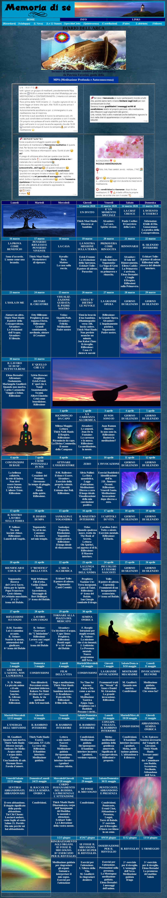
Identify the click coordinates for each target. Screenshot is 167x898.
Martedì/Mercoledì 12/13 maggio (14, 717)
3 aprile (109, 410)
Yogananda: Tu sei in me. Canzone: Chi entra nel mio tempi (38, 533)
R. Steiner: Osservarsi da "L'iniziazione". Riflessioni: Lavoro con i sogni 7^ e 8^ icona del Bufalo (39, 636)
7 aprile (39, 457)
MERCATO (64, 621)
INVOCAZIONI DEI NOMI (150, 673)
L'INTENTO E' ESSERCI (150, 212)
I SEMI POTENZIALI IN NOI (39, 464)
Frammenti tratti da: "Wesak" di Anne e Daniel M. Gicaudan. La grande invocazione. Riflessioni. (108, 691)
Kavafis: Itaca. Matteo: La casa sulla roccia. (64, 262)
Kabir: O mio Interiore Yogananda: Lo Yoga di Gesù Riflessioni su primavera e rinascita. (109, 266)
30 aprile (87, 611)
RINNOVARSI (129, 246)
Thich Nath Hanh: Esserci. (39, 738)
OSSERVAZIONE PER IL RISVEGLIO (109, 848)
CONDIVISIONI (39, 673)
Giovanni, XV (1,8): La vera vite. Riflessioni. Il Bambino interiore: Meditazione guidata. (39, 751)
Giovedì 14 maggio (39, 717)
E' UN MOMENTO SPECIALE (109, 212)
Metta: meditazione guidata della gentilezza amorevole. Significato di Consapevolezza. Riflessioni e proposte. (109, 749)
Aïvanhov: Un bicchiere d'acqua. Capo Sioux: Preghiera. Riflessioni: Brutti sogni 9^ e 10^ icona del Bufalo (64, 638)
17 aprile (109, 510)
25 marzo (64, 292)
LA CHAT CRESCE (130, 212)
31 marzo (39, 359)
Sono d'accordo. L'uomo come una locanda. (15, 259)
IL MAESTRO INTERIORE (87, 518)
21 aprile (39, 562)
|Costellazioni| (109, 23)
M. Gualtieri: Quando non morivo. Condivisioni (129, 687)
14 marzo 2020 (130, 206)
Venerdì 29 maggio (87, 780)
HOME (31, 19)
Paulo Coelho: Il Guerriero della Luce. (129, 224)
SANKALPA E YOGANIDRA (63, 518)
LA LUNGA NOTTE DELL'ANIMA (87, 569)
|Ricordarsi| (9, 23)
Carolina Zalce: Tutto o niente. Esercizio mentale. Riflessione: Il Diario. (109, 533)
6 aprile (14, 457)
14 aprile (39, 510)
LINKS (136, 19)
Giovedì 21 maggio (150, 717)
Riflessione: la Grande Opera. (108, 316)
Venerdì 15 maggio (63, 717)
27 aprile (14, 611)
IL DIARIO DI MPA (39, 518)
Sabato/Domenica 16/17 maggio (87, 717)
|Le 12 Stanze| (54, 23)
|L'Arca (38, 23)
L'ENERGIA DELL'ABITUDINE (14, 726)
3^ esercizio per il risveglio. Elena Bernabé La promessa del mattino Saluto (150, 869)
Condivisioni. (39, 802)
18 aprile (130, 510)
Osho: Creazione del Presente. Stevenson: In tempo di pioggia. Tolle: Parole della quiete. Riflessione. (39, 484)
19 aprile (150, 510)
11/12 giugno (130, 837)
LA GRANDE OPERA (109, 303)
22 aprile (64, 562)
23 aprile (87, 562)
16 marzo (14, 238)
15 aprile (64, 510)
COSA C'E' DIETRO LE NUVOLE (87, 302)
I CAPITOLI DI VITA (108, 518)
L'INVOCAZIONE (109, 463)
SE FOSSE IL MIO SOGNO (87, 790)
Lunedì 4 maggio (64, 665)
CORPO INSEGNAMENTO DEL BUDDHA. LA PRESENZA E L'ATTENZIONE (64, 790)
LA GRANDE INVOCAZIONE (108, 673)
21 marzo (130, 238)
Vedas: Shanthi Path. (63, 316)
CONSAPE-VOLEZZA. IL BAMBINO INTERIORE (109, 726)
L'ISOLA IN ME (14, 302)
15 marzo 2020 (150, 206)
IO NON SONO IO (108, 417)
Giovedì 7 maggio (109, 665)
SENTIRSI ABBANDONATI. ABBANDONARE (14, 790)
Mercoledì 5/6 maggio (89, 665)
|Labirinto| (142, 23)
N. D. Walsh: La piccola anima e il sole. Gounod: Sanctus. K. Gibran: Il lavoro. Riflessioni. (14, 692)
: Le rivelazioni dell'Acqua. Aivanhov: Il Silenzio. (14, 332)
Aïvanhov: (130, 257)
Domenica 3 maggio (39, 665)
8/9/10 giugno (108, 837)
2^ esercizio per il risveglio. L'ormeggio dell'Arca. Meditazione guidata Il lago (130, 871)
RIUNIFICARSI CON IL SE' (14, 569)
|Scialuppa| (24, 23)
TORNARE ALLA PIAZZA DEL (64, 617)
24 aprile (109, 562)
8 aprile (64, 457)
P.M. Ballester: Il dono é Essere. (64, 474)
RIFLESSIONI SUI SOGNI (14, 618)
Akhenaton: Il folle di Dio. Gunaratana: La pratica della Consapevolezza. (150, 227)
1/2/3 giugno (63, 837)
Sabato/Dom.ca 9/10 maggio (129, 665)
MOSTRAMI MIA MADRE (130, 673)
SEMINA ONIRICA (87, 618)
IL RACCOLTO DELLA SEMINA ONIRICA (39, 790)
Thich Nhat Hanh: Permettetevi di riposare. (39, 259)
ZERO (87, 463)
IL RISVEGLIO (130, 848)
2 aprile (87, 410)
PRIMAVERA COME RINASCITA (109, 246)
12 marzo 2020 (87, 206)
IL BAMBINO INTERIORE (39, 726)
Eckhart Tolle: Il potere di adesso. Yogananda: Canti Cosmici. (63, 583)
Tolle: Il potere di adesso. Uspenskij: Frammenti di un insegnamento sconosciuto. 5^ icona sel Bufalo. (108, 587)
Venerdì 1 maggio (15, 665)
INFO (83, 19)
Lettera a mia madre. (64, 738)
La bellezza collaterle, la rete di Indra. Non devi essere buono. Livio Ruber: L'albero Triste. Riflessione (14, 483)
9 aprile (87, 457)
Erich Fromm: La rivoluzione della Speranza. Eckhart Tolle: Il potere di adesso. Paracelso (87, 264)
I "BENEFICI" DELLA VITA (39, 569)
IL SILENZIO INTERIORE (150, 246)
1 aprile (64, 410)
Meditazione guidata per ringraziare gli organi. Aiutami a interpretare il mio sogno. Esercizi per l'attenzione (64, 872)
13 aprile (14, 510)
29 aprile (64, 611)
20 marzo (109, 238)
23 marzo (14, 292)
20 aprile (14, 562)
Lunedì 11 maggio (150, 665)
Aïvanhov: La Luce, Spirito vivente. (108, 224)
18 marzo (64, 238)
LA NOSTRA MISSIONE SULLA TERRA (87, 246)
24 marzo (39, 292)
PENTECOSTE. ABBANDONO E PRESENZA (108, 790)
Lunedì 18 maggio (108, 717)
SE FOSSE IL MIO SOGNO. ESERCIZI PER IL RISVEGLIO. (87, 848)
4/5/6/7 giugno (87, 837)
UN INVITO (87, 212)
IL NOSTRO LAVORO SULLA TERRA (14, 518)
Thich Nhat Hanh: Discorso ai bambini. (87, 224)
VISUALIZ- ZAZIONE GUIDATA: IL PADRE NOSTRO (64, 302)
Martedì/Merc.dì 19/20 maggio (130, 717)
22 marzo (150, 238)
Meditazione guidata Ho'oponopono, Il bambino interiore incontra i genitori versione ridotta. (64, 757)
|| (72, 23)
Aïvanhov (14, 326)
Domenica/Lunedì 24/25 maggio (39, 780)
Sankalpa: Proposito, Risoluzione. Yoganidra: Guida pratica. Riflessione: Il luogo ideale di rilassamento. (63, 537)
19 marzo (87, 238)
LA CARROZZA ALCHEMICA (87, 417)
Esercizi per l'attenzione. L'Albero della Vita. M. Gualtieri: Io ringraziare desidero (87, 871)
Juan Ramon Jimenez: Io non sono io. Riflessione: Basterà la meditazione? (109, 433)
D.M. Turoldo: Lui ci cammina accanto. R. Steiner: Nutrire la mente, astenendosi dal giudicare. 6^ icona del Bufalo (14, 638)
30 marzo (14, 359)
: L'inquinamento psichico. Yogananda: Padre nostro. (109, 326)
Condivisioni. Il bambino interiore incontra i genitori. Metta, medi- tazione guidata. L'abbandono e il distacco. (129, 747)
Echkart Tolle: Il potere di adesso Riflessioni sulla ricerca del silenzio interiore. (150, 262)
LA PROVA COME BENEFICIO (14, 246)
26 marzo (87, 292)
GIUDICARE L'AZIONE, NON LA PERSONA (15, 673)
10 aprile (109, 457)
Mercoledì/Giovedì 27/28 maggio (64, 780)
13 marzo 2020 (109, 206)
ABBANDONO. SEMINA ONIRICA (150, 726)
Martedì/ (81, 663)
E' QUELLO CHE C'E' (39, 366)
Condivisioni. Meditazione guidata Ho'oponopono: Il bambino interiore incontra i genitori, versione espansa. (87, 747)
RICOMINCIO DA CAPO (63, 417)
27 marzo (109, 292)
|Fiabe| (126, 23)
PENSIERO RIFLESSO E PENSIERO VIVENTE (39, 246)
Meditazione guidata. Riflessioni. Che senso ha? (150, 687)
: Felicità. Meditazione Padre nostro (64, 325)
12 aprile (150, 457)
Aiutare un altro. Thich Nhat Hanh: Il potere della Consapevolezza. (14, 319)
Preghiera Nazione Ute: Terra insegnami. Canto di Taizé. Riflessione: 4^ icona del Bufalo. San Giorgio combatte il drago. (87, 590)
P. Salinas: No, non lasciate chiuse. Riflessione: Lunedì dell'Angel (13, 533)
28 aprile (39, 611)
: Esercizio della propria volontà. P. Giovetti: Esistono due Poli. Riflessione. (64, 486)
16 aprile (87, 510)
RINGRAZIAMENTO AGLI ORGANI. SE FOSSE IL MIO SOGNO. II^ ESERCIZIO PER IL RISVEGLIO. (63, 848)
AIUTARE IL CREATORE (39, 303)
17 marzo (39, 238)
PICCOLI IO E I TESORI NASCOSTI (108, 569)
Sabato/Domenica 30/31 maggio (108, 780)
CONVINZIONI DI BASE (14, 464)
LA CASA (64, 246)
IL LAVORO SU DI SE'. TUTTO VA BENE (14, 366)
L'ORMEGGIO (150, 848)
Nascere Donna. (63, 744)
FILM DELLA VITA (64, 673)
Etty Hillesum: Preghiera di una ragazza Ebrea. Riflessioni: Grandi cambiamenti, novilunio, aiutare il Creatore (39, 325)
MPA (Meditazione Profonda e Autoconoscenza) (83, 79)
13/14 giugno (150, 837)
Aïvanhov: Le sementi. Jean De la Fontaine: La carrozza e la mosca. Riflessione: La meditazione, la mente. (87, 437)
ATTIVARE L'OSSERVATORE (64, 464)
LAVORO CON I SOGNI (39, 618)
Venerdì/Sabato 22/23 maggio (14, 780)
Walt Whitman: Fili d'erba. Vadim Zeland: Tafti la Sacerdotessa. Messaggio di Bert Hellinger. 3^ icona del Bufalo (39, 589)
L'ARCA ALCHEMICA (63, 569)
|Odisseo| (157, 23)
